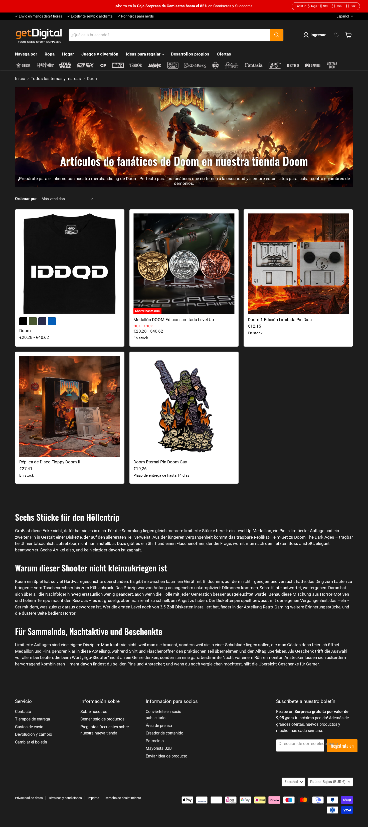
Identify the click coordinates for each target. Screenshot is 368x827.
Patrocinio (155, 740)
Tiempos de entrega (32, 719)
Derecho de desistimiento (123, 798)
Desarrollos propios (190, 54)
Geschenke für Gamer (298, 663)
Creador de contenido (164, 733)
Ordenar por (26, 199)
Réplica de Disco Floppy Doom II (49, 461)
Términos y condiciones (65, 798)
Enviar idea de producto (166, 756)
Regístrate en (342, 745)
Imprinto (93, 798)
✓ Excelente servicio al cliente (89, 16)
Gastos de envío (29, 726)
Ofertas (224, 54)
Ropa (50, 54)
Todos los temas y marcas (56, 78)
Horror (69, 613)
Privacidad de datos (29, 798)
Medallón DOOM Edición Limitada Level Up (173, 319)
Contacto (23, 711)
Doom (25, 330)
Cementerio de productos (102, 719)
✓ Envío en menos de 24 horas (38, 16)
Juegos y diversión (99, 54)
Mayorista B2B (159, 748)
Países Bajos (327, 781)
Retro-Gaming (276, 606)
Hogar (68, 54)
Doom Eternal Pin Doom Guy (160, 461)
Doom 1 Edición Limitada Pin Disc (280, 319)
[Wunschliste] (336, 35)
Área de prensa (159, 725)
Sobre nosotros (93, 711)
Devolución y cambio (33, 734)
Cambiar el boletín (31, 742)
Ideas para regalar (143, 54)
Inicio (20, 78)
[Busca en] (276, 35)
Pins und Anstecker (145, 663)
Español (342, 16)
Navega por (26, 54)
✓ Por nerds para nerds (135, 16)
